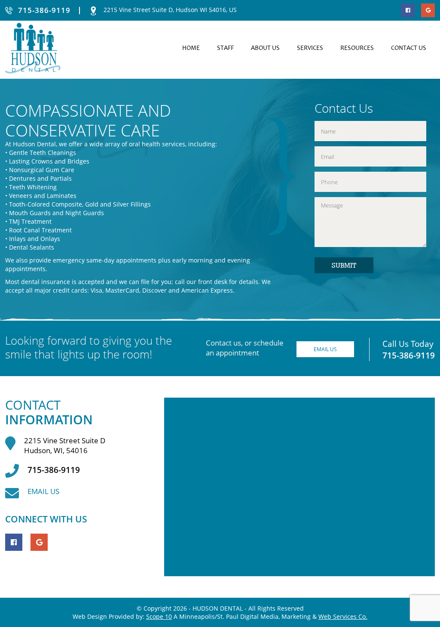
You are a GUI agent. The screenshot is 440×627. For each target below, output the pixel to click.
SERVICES (310, 48)
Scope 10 (159, 616)
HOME (191, 48)
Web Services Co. (342, 616)
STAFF (225, 48)
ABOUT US (265, 48)
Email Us (325, 349)
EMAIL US (43, 491)
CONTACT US (408, 48)
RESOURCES (357, 48)
